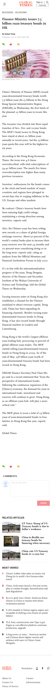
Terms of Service (10, 686)
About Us (6, 678)
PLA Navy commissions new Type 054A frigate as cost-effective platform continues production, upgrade (26, 625)
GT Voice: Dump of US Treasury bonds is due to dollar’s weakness (35, 526)
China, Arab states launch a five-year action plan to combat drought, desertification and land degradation (27, 588)
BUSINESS (7, 12)
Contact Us (7, 682)
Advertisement (33, 682)
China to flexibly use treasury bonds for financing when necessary (36, 540)
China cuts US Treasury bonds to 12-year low (35, 552)
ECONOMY (21, 12)
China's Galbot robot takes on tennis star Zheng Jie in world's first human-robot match (25, 576)
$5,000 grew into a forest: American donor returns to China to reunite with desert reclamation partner (27, 601)
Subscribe (42, 5)
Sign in (39, 2)
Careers (29, 678)
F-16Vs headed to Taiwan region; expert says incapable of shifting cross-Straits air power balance (27, 613)
